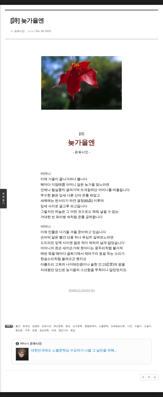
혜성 (72, 330)
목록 (3, 198)
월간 (17, 326)
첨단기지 (63, 330)
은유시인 (46, 326)
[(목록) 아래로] (149, 377)
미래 (53, 330)
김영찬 (35, 326)
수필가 (138, 326)
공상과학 (44, 330)
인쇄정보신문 (118, 326)
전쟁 (34, 330)
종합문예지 (90, 326)
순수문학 (77, 326)
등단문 (18, 330)
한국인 (26, 326)
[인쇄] (155, 377)
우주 (27, 330)
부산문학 (58, 326)
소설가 (147, 326)
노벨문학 (103, 326)
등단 (68, 326)
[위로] (143, 377)
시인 (129, 326)
